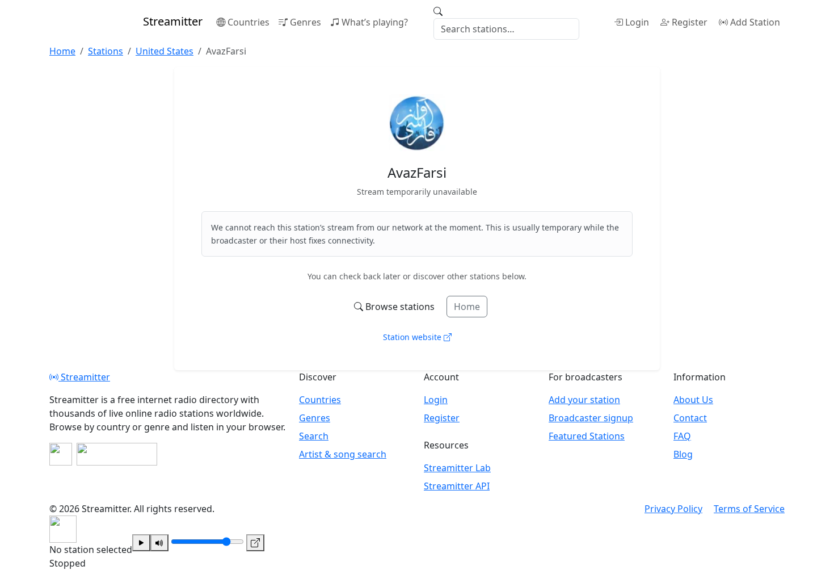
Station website (413, 337)
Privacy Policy (673, 508)
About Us (693, 399)
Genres (305, 22)
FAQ (682, 436)
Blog (683, 454)
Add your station (584, 399)
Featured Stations (587, 436)
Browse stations (400, 306)
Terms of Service (749, 508)
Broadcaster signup (591, 418)
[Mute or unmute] (159, 542)
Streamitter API (457, 486)
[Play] (141, 542)
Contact (690, 418)
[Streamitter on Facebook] (60, 454)
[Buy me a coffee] (117, 454)
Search (313, 436)
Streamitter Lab (457, 468)
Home (467, 306)
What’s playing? (375, 22)
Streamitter (84, 377)
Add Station (755, 22)
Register (689, 22)
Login (637, 22)
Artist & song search (342, 454)
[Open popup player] (255, 542)
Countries (248, 22)
